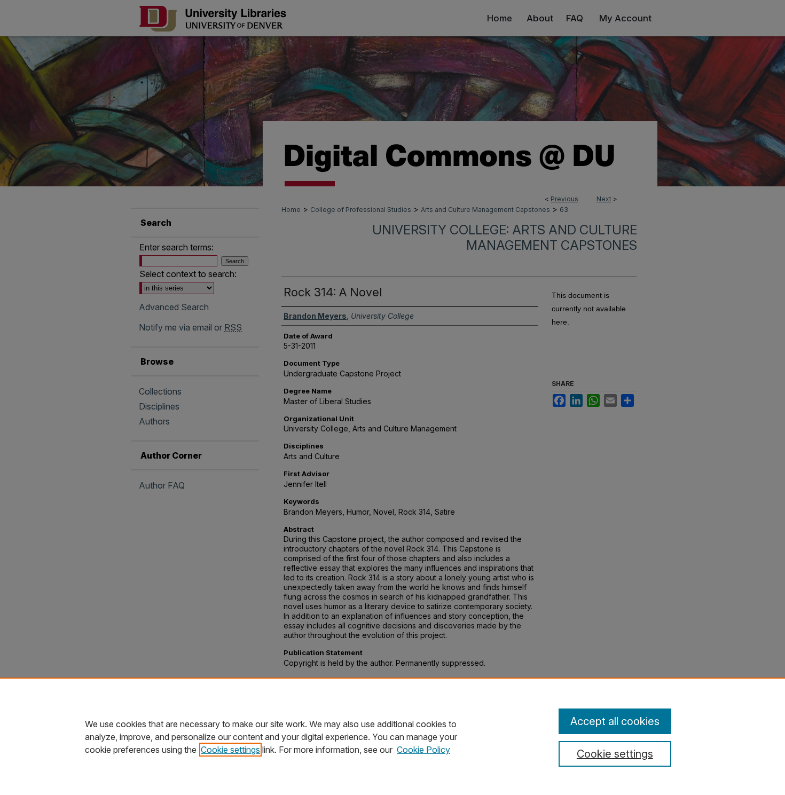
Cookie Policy (423, 749)
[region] (392, 736)
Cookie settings (230, 749)
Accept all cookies (615, 721)
